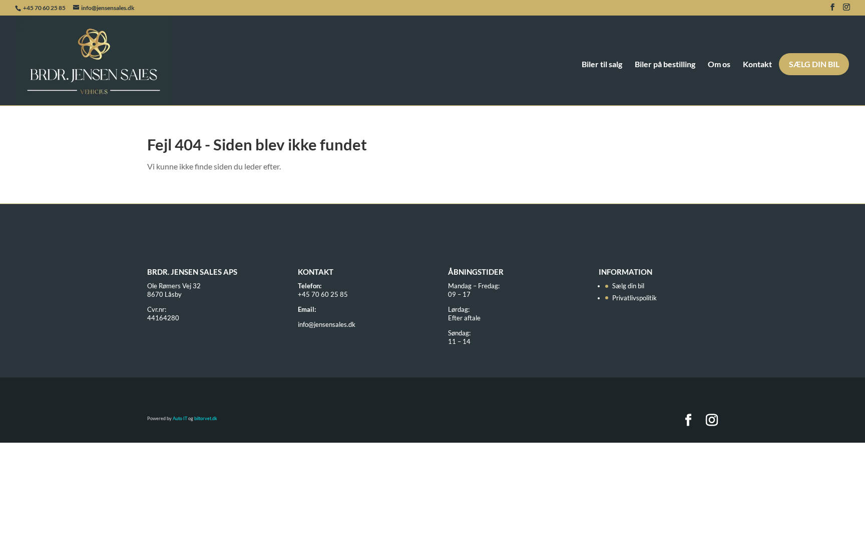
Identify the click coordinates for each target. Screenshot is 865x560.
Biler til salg (602, 65)
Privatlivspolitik (634, 298)
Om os (719, 65)
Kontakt (757, 65)
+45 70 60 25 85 (45, 8)
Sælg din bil (814, 64)
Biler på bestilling (665, 65)
